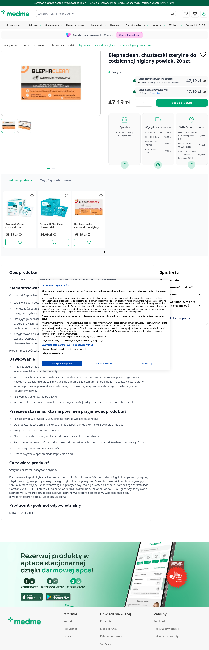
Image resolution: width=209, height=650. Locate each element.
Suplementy (52, 25)
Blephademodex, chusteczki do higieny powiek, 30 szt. (86, 225)
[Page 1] (104, 252)
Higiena (114, 25)
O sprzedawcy (156, 93)
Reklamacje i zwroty (166, 636)
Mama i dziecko (75, 25)
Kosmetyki (97, 25)
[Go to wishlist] (185, 13)
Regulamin (70, 629)
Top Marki (160, 621)
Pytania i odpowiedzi (113, 636)
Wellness (174, 25)
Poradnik (105, 621)
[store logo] (15, 13)
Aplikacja (105, 643)
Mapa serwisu (108, 629)
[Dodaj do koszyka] (19, 242)
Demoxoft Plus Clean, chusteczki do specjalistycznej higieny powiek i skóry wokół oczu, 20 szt (53, 225)
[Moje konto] (204, 13)
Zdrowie (33, 25)
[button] (20, 234)
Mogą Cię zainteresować (55, 180)
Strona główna (9, 45)
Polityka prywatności (167, 629)
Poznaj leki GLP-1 (195, 25)
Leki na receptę (13, 25)
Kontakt (68, 621)
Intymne (157, 25)
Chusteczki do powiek (62, 45)
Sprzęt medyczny (135, 25)
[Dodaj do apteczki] (203, 54)
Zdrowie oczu (40, 45)
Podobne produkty (20, 180)
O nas (67, 636)
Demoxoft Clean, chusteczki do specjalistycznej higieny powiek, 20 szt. (18, 225)
